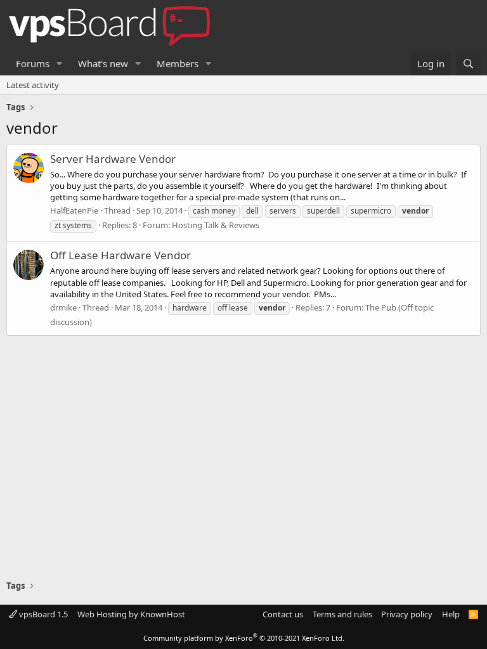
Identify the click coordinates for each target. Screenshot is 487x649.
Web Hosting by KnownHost (131, 614)
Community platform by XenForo (243, 638)
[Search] (468, 63)
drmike (63, 307)
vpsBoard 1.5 (42, 614)
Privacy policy (406, 614)
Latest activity (32, 85)
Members (177, 63)
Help (451, 614)
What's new (103, 63)
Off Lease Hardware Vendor (120, 255)
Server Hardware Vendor (113, 158)
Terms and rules (342, 614)
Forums (32, 63)
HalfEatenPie (74, 210)
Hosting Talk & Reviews (215, 225)
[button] (59, 63)
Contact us (283, 614)
